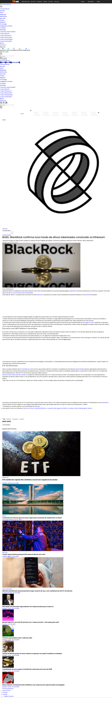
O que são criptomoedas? (7, 32)
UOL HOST (33, 1)
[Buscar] (1, 107)
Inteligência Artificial (6, 26)
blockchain (89, 295)
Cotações (3, 28)
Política (2, 20)
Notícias (2, 11)
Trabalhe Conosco (7, 696)
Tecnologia (3, 24)
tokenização (7, 337)
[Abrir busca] (1, 102)
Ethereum (3, 45)
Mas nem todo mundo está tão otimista (14, 375)
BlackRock (73, 291)
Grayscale (104, 402)
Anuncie (4, 694)
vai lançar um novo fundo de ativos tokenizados (19, 293)
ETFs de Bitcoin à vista (26, 369)
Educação (3, 30)
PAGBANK (39, 1)
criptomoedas (79, 369)
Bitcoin (2, 43)
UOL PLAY (50, 1)
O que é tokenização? (6, 39)
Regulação (3, 14)
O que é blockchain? (6, 37)
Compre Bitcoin (4, 9)
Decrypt (4, 229)
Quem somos (6, 690)
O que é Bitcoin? (5, 33)
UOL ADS (56, 1)
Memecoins (3, 16)
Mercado (2, 18)
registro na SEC (89, 322)
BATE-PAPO (91, 1)
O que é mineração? (6, 41)
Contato (4, 692)
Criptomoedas (6, 235)
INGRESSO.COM (25, 1)
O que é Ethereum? (6, 35)
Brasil (1, 13)
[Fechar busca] (4, 102)
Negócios (2, 22)
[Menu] (6, 102)
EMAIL (98, 1)
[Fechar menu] (1, 6)
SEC (69, 336)
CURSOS (45, 1)
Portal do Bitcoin (5, 60)
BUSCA (83, 1)
